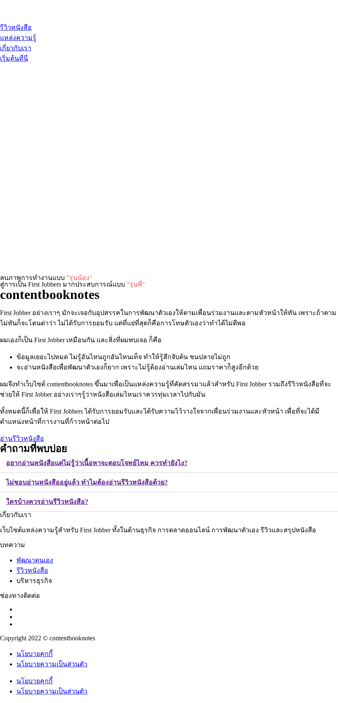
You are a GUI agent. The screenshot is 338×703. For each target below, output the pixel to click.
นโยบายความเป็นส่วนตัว (51, 664)
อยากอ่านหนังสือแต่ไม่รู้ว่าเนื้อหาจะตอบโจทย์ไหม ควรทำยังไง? (97, 462)
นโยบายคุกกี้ (34, 653)
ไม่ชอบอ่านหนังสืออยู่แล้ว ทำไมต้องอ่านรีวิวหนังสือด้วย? (87, 482)
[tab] (169, 463)
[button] (14, 58)
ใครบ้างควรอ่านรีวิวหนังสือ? (47, 501)
